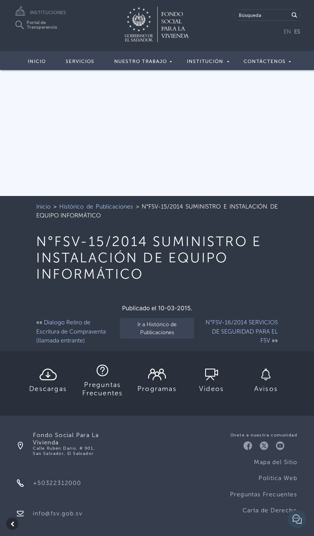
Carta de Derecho (270, 510)
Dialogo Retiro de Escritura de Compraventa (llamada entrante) (71, 331)
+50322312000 (57, 483)
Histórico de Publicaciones (96, 206)
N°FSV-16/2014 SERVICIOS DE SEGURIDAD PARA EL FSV (241, 331)
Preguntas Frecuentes (263, 494)
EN (287, 31)
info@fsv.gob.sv (57, 513)
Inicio (37, 61)
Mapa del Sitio (275, 462)
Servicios (80, 61)
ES (297, 31)
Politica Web (277, 478)
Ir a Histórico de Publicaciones (157, 328)
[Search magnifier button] (294, 15)
